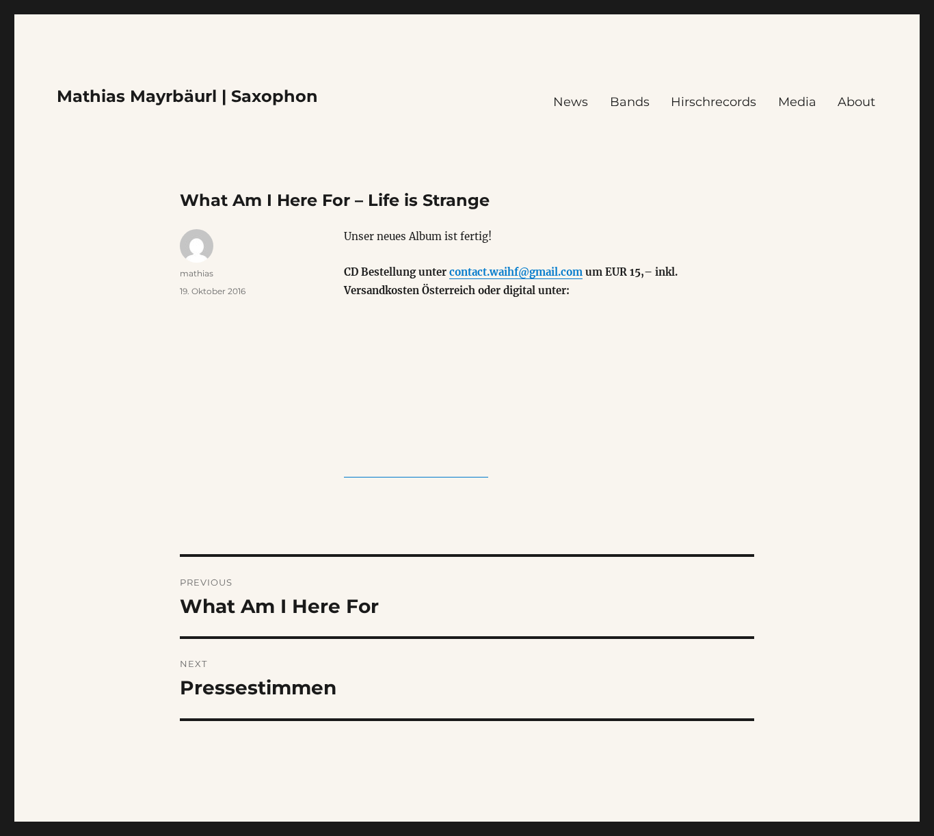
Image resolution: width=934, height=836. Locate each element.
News (570, 101)
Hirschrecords (713, 101)
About (856, 101)
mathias (196, 273)
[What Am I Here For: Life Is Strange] (416, 397)
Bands (630, 101)
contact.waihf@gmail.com (516, 271)
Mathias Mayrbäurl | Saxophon (187, 96)
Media (797, 101)
